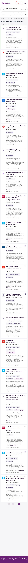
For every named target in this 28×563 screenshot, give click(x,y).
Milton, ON (10, 18)
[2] (19, 504)
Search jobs (3, 18)
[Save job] (25, 27)
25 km (22, 9)
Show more (8, 45)
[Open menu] (25, 3)
